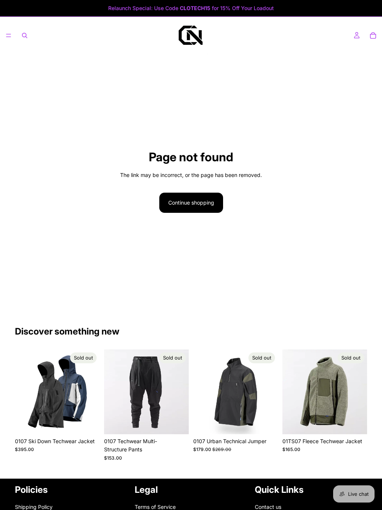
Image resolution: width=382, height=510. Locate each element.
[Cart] (373, 35)
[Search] (24, 35)
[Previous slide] (23, 392)
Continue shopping (191, 202)
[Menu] (8, 35)
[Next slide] (91, 392)
